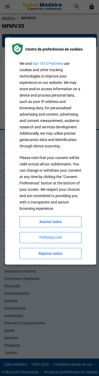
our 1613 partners (47, 63)
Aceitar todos (50, 222)
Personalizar (50, 237)
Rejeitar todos (50, 253)
